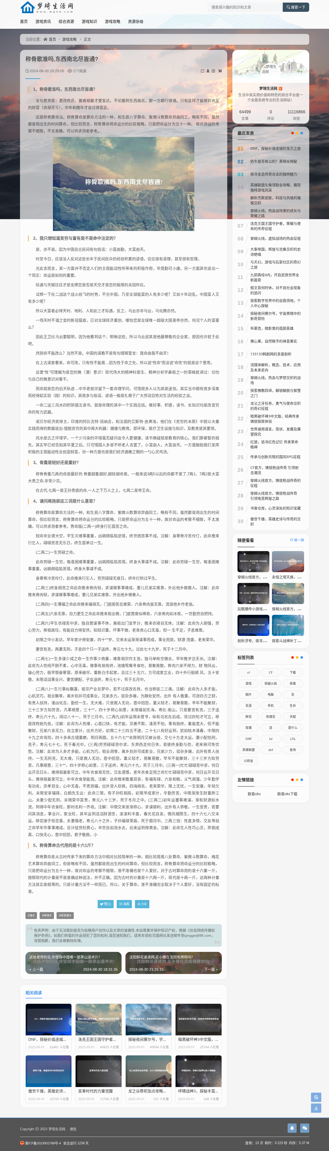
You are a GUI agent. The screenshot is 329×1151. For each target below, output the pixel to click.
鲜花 (248, 716)
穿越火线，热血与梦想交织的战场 (275, 380)
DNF (248, 739)
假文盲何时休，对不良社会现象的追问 (275, 290)
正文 (87, 39)
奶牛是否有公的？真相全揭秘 (273, 161)
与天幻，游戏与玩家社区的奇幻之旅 (275, 264)
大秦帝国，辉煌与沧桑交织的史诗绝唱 (275, 252)
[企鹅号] (292, 1128)
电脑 (271, 694)
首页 (24, 21)
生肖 (293, 705)
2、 (36, 238)
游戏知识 (89, 21)
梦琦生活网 (270, 88)
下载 (293, 672)
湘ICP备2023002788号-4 (43, 1143)
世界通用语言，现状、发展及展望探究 (275, 431)
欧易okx (254, 793)
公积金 (248, 761)
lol (270, 739)
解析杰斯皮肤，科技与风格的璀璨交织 (275, 200)
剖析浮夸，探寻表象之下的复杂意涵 (266, 640)
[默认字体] (208, 70)
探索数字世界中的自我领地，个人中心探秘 (275, 303)
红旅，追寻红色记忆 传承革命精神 (274, 444)
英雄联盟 (248, 750)
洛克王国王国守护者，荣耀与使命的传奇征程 (275, 226)
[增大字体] (214, 70)
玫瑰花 (270, 716)
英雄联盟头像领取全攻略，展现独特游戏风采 (275, 187)
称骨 (47, 915)
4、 (36, 501)
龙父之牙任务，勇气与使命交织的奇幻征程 (275, 406)
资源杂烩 (135, 21)
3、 (36, 462)
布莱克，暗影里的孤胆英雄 (272, 328)
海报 (126, 904)
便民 (73, 1129)
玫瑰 (248, 728)
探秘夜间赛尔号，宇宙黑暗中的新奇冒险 (275, 316)
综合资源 (66, 21)
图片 (248, 694)
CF (270, 672)
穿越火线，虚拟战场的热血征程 (275, 238)
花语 (248, 705)
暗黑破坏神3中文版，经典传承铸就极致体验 (274, 419)
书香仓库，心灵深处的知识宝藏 (275, 508)
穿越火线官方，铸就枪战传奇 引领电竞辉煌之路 (273, 496)
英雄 (293, 683)
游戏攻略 (112, 21)
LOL (293, 739)
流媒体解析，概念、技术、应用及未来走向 (275, 367)
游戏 (248, 683)
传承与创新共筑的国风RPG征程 (275, 456)
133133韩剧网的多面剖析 (270, 353)
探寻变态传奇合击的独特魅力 (273, 174)
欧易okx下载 (287, 793)
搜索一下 (298, 7)
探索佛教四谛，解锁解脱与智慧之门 (275, 393)
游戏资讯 (43, 21)
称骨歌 (65, 915)
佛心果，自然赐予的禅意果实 (273, 341)
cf (248, 672)
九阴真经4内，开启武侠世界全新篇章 (274, 277)
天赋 (293, 716)
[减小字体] (203, 70)
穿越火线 (270, 683)
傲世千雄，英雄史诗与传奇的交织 (275, 521)
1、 (36, 89)
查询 (293, 750)
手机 (271, 705)
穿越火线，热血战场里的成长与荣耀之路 (275, 213)
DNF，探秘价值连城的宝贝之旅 (275, 148)
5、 (36, 845)
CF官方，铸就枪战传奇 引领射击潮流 (274, 470)
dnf (270, 750)
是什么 (292, 728)
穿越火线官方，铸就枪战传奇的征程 (275, 483)
